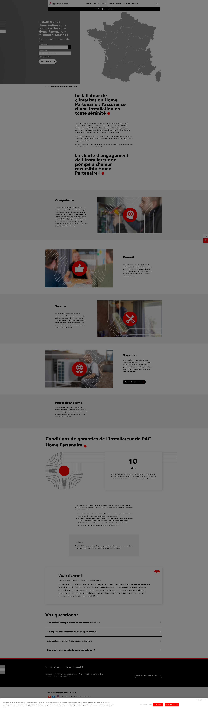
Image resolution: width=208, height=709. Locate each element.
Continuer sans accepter (202, 700)
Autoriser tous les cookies (172, 704)
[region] (104, 703)
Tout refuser (158, 704)
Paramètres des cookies (146, 704)
